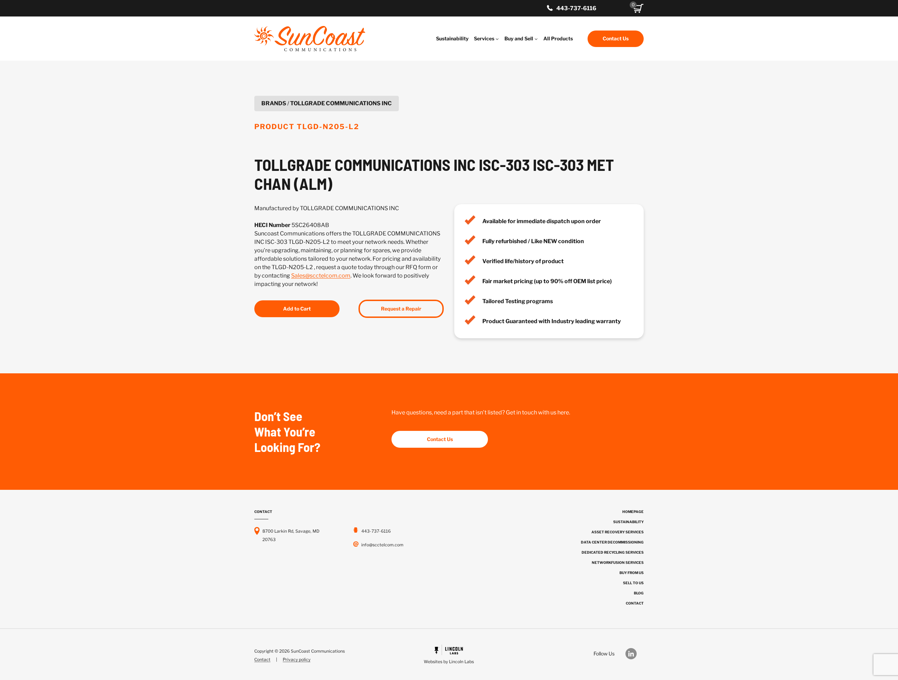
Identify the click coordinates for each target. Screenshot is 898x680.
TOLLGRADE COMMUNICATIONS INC (341, 103)
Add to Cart (297, 309)
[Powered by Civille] (449, 655)
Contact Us (616, 38)
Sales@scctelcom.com (320, 275)
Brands (273, 103)
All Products (558, 38)
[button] (638, 8)
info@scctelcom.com (382, 544)
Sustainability (452, 38)
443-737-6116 (576, 8)
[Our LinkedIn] (634, 653)
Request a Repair (401, 309)
